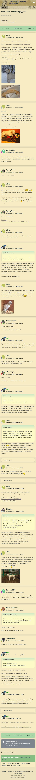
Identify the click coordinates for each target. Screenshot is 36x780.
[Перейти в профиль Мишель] (3, 510)
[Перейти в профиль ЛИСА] (3, 36)
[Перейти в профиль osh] (3, 247)
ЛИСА (6, 20)
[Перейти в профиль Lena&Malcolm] (3, 322)
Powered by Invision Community (18, 777)
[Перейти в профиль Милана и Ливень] (3, 609)
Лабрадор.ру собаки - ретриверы (18, 3)
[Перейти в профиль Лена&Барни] (3, 640)
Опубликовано (14, 37)
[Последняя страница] (33, 28)
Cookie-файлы (18, 773)
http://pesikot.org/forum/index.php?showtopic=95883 (16, 44)
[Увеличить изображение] (26, 190)
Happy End (13, 22)
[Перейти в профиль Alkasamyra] (3, 373)
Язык (3, 771)
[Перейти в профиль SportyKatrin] (3, 171)
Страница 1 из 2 (18, 28)
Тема (9, 771)
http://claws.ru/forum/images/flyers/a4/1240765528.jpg (16, 727)
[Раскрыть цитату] (4, 253)
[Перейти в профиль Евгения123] (3, 151)
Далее (29, 28)
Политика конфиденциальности (23, 771)
